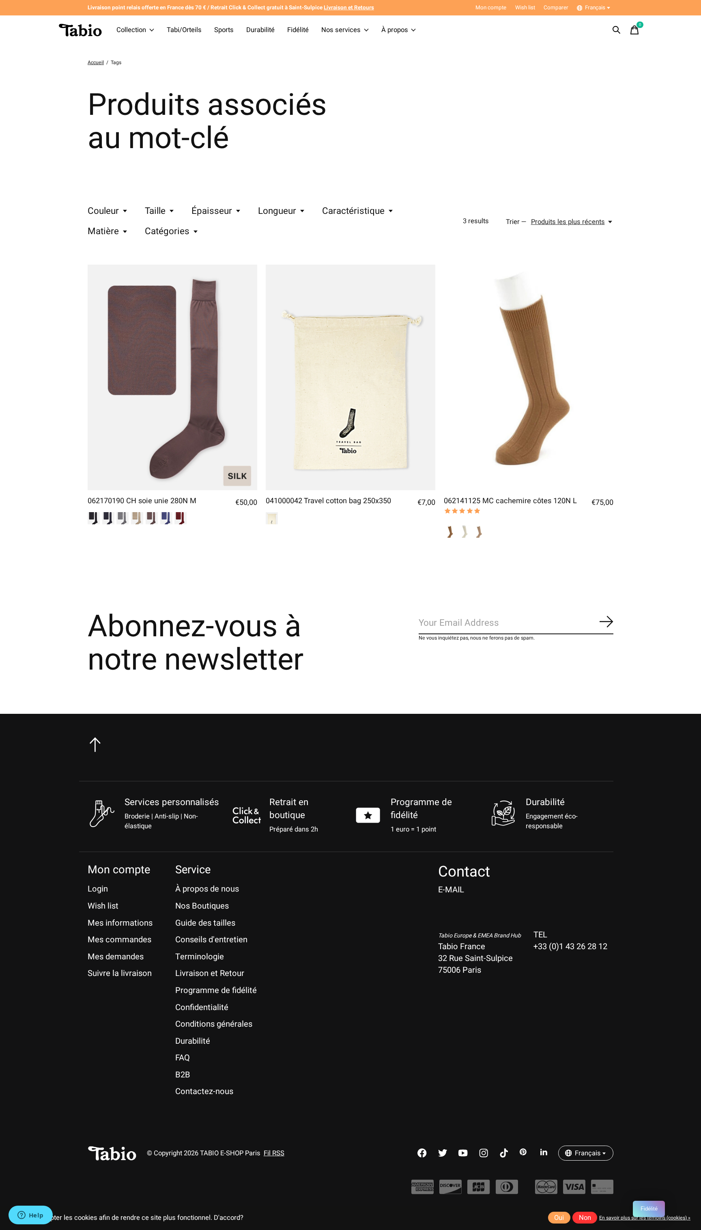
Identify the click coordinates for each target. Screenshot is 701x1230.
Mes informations (120, 923)
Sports (224, 30)
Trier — (516, 222)
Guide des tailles (205, 923)
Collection (131, 30)
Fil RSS (274, 1153)
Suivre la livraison (120, 973)
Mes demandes (116, 957)
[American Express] (422, 1190)
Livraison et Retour (209, 973)
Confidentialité (201, 1007)
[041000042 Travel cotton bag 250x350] (350, 377)
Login (98, 889)
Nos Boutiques (202, 906)
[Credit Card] (602, 1190)
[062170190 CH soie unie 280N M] (172, 377)
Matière (103, 231)
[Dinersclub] (507, 1190)
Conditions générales (213, 1024)
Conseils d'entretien (211, 940)
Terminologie (199, 957)
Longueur (277, 211)
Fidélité (298, 30)
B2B (182, 1075)
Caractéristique (353, 211)
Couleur (103, 211)
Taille (155, 211)
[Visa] (574, 1190)
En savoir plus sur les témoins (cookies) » (644, 1217)
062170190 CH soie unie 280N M (142, 500)
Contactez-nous (204, 1091)
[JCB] (478, 1190)
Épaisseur (211, 211)
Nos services (341, 30)
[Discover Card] (450, 1190)
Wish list (103, 906)
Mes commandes (119, 940)
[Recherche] (617, 30)
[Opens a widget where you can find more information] (30, 1216)
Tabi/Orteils (184, 30)
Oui (559, 1218)
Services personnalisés (172, 802)
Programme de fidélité (216, 990)
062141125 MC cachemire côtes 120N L (510, 500)
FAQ (182, 1058)
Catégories (167, 231)
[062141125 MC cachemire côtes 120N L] (528, 377)
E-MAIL (451, 890)
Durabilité (260, 30)
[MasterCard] (546, 1190)
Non (585, 1218)
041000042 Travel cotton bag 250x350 (328, 500)
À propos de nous (207, 889)
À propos (394, 30)
